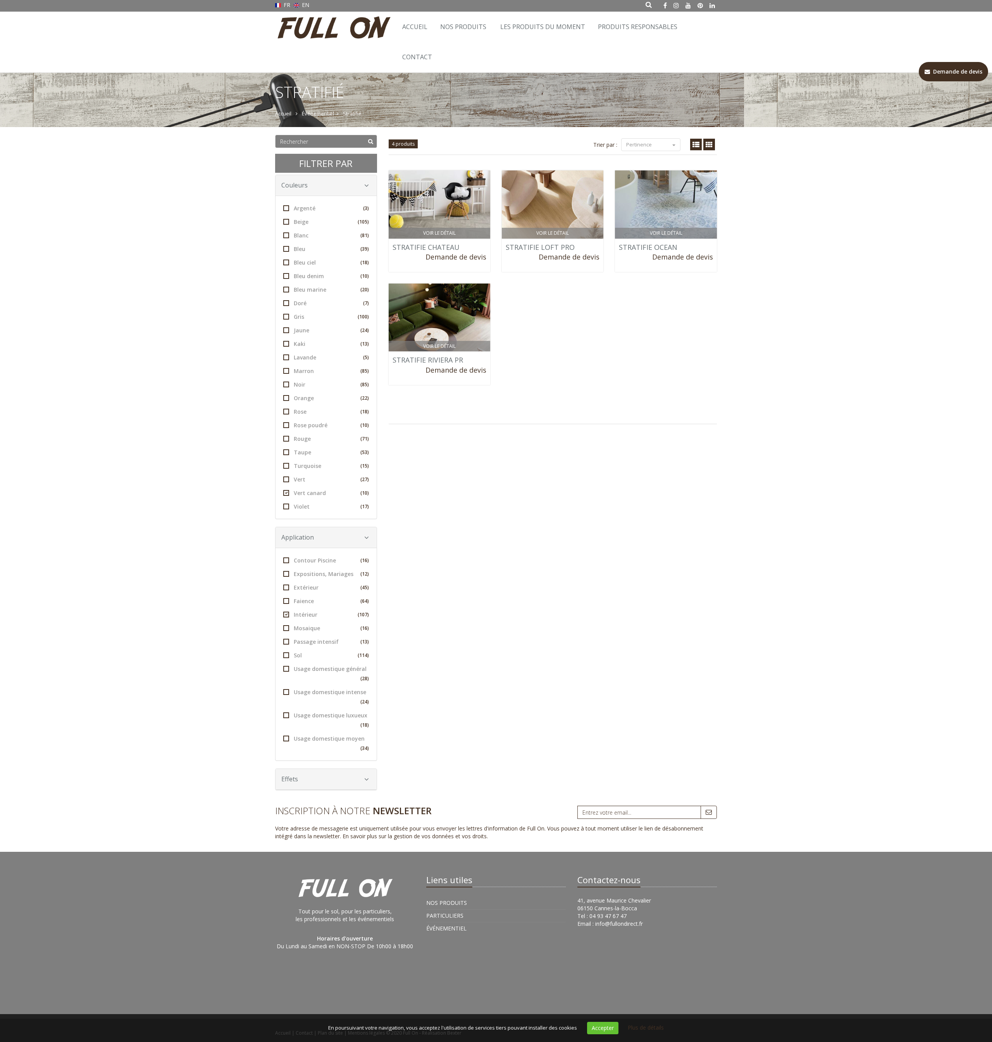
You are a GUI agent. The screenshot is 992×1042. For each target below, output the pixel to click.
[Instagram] (676, 5)
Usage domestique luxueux (331, 720)
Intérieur (331, 614)
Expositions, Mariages (331, 574)
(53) (364, 452)
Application (297, 537)
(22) (364, 398)
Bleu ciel (331, 262)
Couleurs (294, 185)
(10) (364, 276)
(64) (364, 601)
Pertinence (639, 144)
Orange (331, 398)
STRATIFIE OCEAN (648, 247)
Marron (331, 371)
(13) (364, 343)
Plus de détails (646, 1027)
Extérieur (331, 587)
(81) (364, 235)
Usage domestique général (331, 673)
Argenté (331, 208)
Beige (331, 221)
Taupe (331, 452)
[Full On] (332, 21)
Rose (331, 411)
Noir (331, 384)
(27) (364, 479)
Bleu (331, 249)
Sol (331, 655)
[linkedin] (712, 5)
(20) (364, 289)
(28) (364, 678)
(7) (366, 303)
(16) (364, 560)
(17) (364, 506)
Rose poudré (331, 425)
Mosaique (331, 628)
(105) (363, 221)
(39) (364, 249)
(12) (364, 574)
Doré (331, 303)
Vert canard (331, 493)
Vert (331, 479)
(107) (363, 614)
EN (304, 5)
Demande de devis (455, 256)
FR (287, 5)
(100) (363, 316)
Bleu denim (331, 276)
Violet (331, 506)
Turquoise (331, 465)
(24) (364, 330)
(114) (363, 655)
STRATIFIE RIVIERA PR (428, 360)
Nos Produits (463, 26)
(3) (366, 208)
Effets (289, 779)
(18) (364, 262)
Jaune (331, 330)
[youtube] (688, 5)
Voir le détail (439, 233)
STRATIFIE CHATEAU (426, 247)
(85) (364, 371)
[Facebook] (665, 5)
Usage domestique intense (331, 696)
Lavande (331, 357)
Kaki (331, 343)
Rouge (331, 438)
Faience (331, 601)
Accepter (603, 1028)
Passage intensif (331, 641)
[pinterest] (700, 5)
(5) (366, 357)
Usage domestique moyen (331, 743)
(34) (364, 748)
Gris (331, 316)
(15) (364, 466)
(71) (364, 438)
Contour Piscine (331, 560)
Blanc (331, 235)
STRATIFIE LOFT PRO (540, 247)
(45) (364, 587)
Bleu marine (331, 289)
